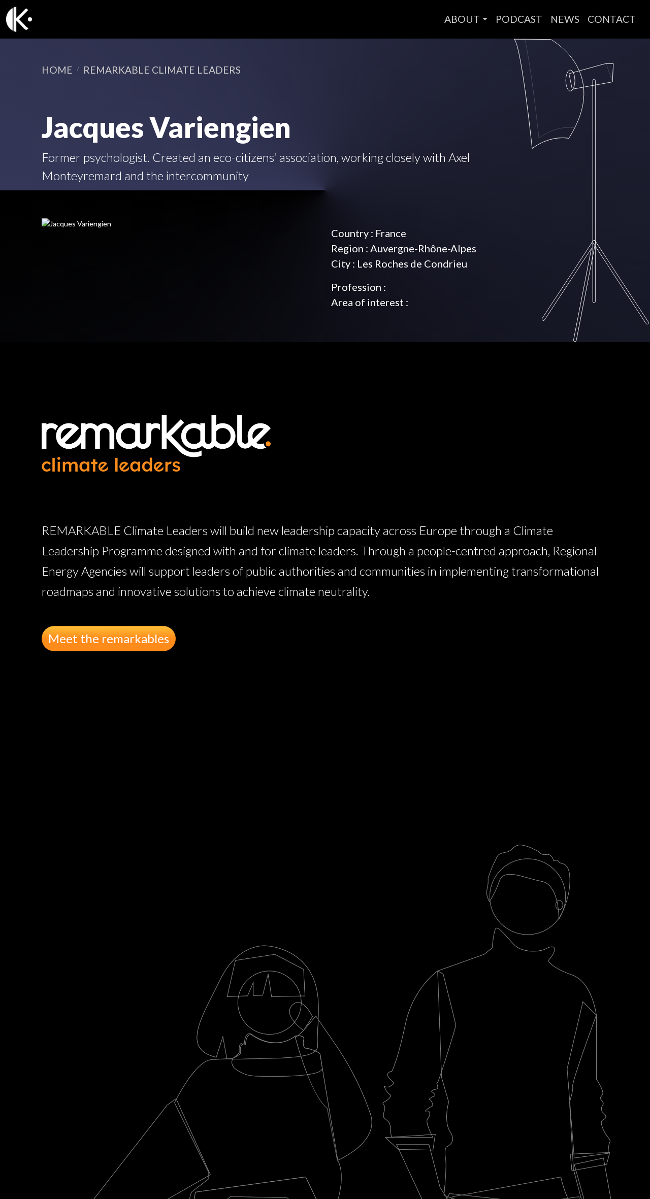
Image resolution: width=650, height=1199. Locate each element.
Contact (612, 19)
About (462, 19)
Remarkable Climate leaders (162, 70)
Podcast (519, 19)
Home (57, 70)
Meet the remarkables (108, 638)
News (564, 19)
